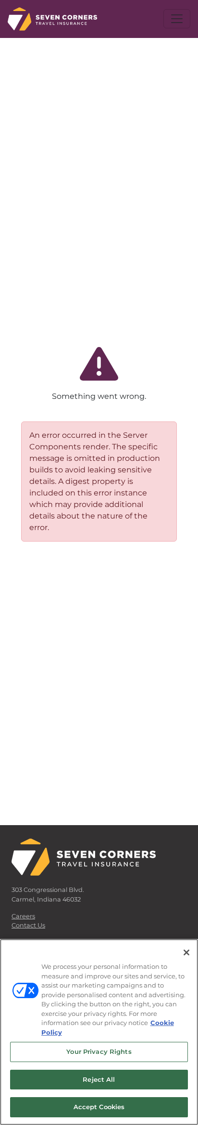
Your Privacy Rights (98, 1051)
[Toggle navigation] (176, 18)
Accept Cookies (99, 1107)
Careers (23, 916)
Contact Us (28, 925)
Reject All (99, 1079)
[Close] (186, 952)
